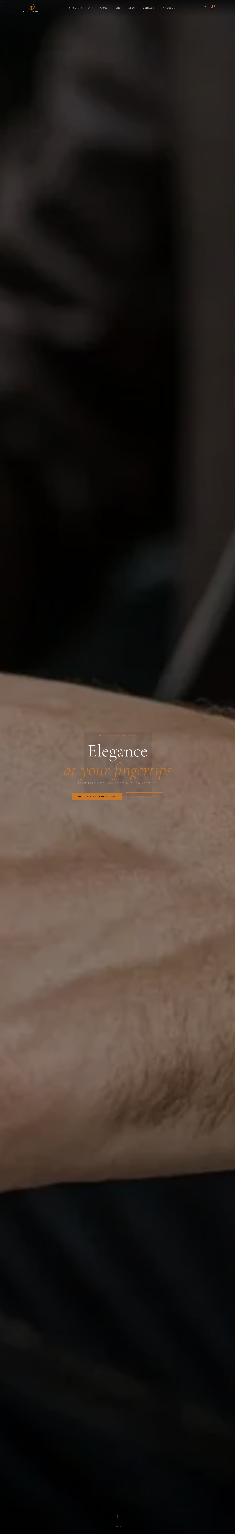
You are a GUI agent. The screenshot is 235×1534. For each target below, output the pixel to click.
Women (105, 8)
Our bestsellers (145, 796)
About (133, 8)
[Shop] (205, 8)
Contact (148, 8)
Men (91, 8)
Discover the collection (97, 796)
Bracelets (75, 8)
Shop (119, 8)
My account (169, 8)
